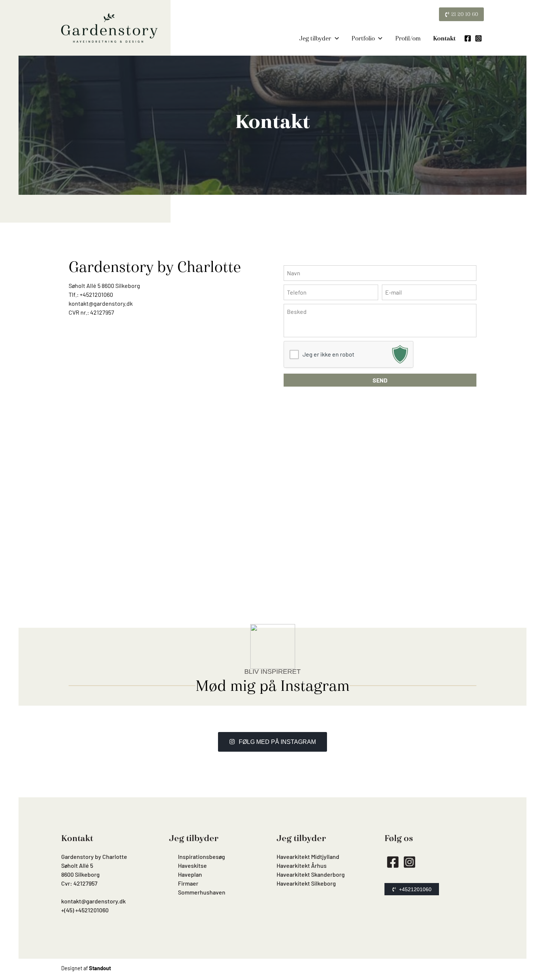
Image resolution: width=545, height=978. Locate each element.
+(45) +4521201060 (85, 909)
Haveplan (190, 874)
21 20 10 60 (464, 14)
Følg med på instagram (277, 742)
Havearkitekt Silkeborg (306, 883)
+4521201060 (96, 294)
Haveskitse (192, 865)
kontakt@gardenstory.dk (101, 303)
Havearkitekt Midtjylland (308, 856)
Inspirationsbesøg (201, 856)
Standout (100, 968)
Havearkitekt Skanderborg (311, 874)
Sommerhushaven (201, 892)
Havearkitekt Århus (302, 865)
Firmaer (188, 883)
